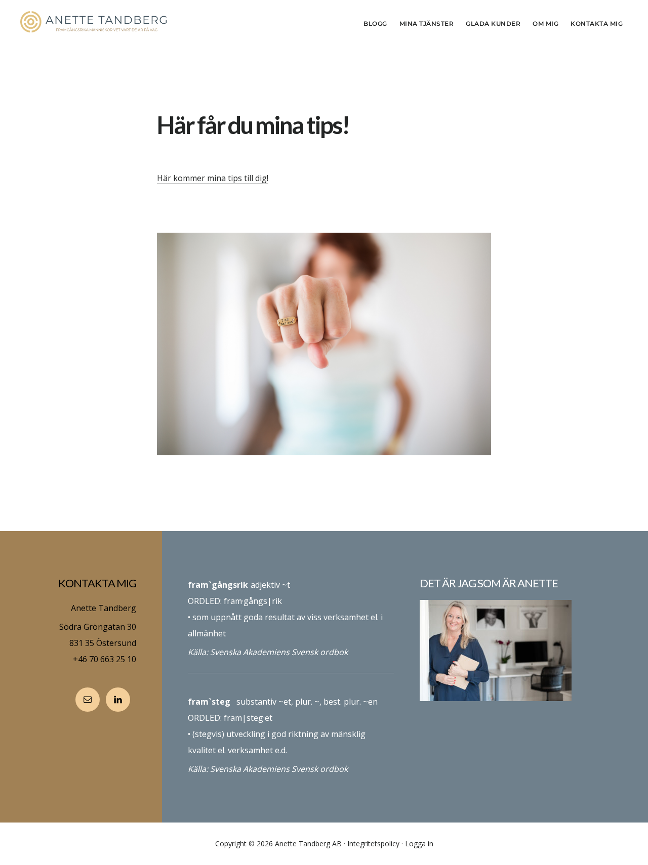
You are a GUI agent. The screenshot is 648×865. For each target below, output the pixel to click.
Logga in (419, 843)
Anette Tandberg (96, 22)
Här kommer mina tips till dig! (212, 178)
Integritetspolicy (373, 843)
